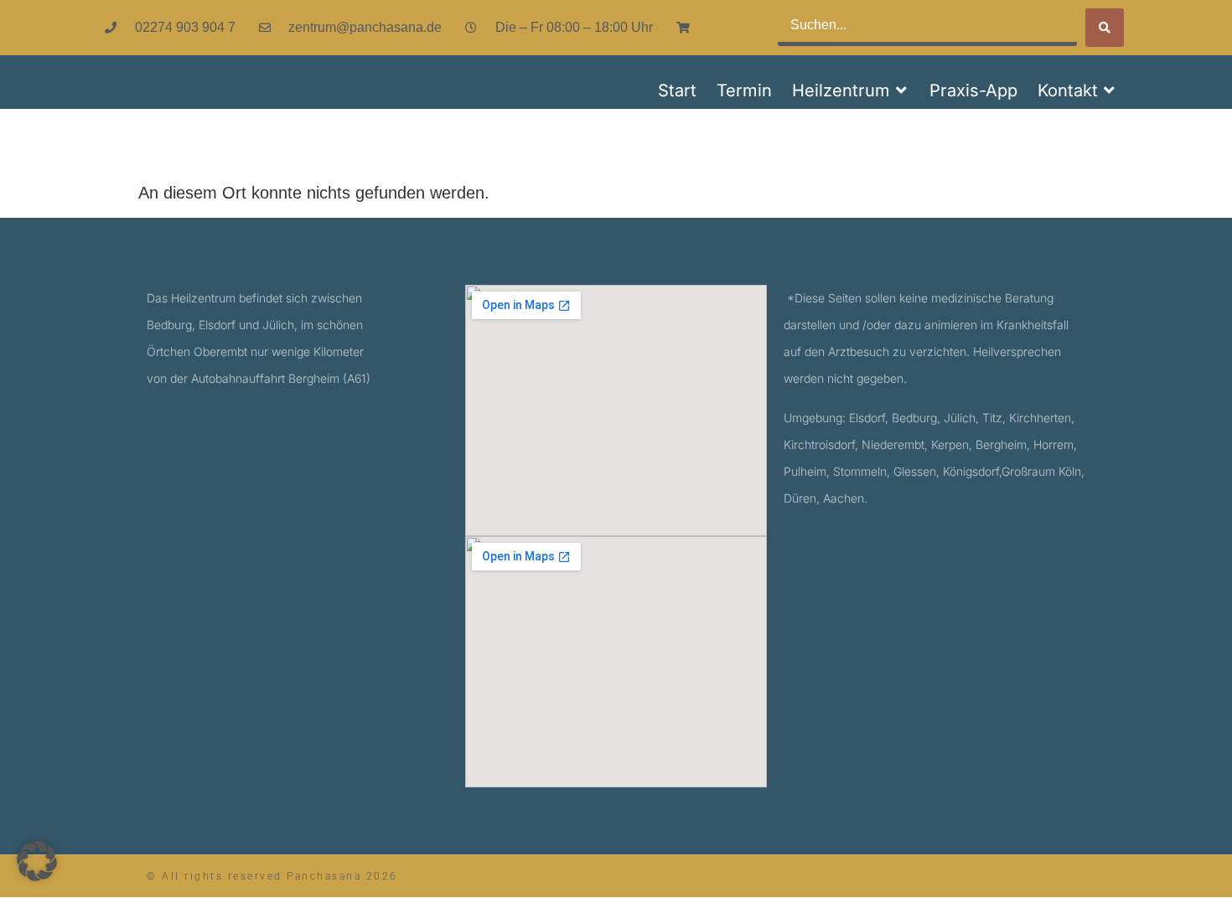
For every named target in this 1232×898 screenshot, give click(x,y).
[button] (850, 90)
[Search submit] (1104, 27)
